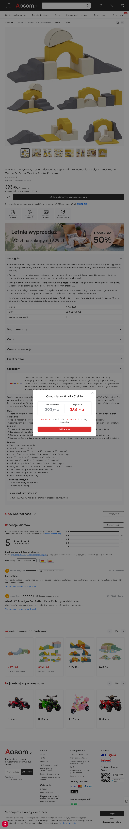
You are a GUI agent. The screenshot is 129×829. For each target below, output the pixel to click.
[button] (5, 824)
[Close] (92, 393)
